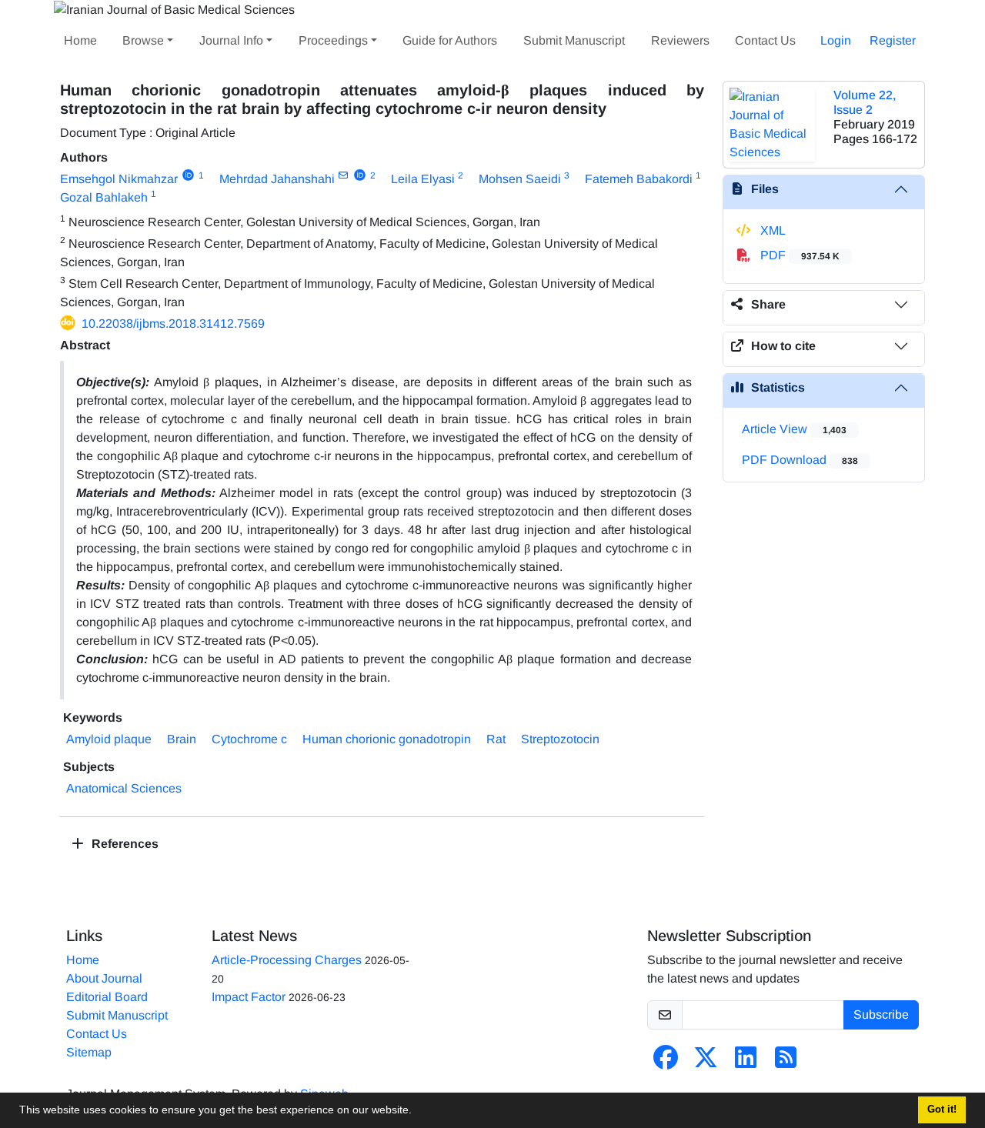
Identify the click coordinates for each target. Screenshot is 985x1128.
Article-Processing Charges (287, 959)
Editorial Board (107, 996)
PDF (798, 255)
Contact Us (765, 40)
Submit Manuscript (574, 40)
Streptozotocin (560, 739)
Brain (181, 739)
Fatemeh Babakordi (639, 178)
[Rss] (785, 1062)
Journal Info (231, 40)
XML (771, 230)
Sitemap (89, 1052)
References (123, 843)
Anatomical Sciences (124, 788)
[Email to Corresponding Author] (343, 175)
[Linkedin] (745, 1062)
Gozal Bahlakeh (104, 197)
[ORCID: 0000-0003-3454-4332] (188, 175)
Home (80, 40)
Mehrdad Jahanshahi (277, 178)
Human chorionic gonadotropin (386, 739)
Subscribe (881, 1014)
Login (835, 40)
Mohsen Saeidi (520, 178)
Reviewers (680, 40)
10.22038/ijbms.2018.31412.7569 (173, 323)
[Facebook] (665, 1062)
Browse (143, 40)
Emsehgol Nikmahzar (119, 178)
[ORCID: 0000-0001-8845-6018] (359, 175)
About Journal (104, 978)
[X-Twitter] (705, 1062)
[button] (417, 1112)
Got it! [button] (942, 1109)
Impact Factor (248, 996)
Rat (496, 739)
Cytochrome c (249, 739)
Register (893, 40)
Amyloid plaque (109, 739)
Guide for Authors (449, 40)
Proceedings (333, 40)
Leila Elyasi (423, 178)
